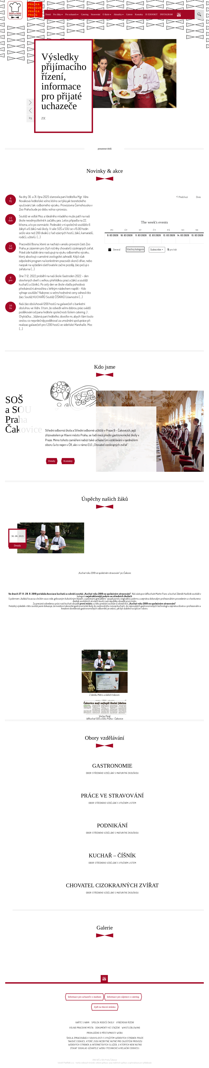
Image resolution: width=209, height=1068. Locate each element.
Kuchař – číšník (112, 855)
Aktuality (118, 14)
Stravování (95, 14)
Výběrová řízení (125, 1022)
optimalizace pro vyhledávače (140, 1062)
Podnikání (112, 825)
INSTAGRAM (166, 14)
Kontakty (139, 14)
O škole (106, 14)
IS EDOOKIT (151, 14)
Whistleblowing (131, 1027)
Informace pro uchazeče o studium (84, 997)
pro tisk (172, 250)
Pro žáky (57, 14)
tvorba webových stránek (85, 1062)
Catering (84, 14)
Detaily (51, 461)
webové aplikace (101, 1062)
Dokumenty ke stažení (107, 1027)
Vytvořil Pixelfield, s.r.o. (66, 1062)
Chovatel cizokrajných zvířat (112, 885)
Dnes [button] (198, 197)
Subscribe (155, 249)
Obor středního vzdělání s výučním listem (112, 802)
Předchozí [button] (183, 197)
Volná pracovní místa (81, 1027)
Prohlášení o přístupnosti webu (105, 1032)
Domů (48, 14)
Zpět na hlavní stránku (105, 1007)
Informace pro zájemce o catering (123, 997)
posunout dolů (105, 149)
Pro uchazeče (71, 14)
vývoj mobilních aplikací (118, 1062)
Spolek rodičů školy (102, 1022)
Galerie (129, 14)
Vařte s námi (82, 1022)
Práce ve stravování (112, 796)
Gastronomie (112, 766)
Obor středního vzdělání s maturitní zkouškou (112, 773)
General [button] (116, 249)
